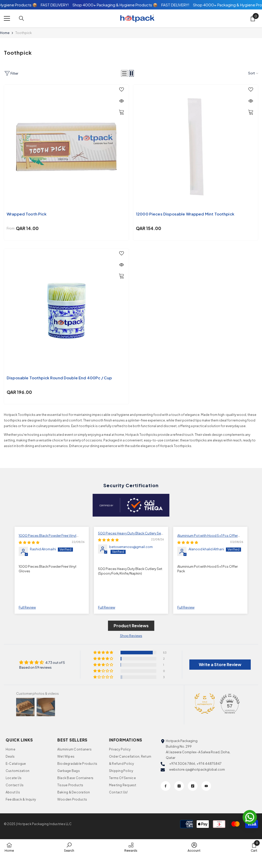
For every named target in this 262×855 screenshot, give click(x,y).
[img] (29, 542)
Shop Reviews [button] (131, 636)
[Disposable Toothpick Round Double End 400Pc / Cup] (66, 310)
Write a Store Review (220, 664)
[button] (124, 73)
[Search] (21, 18)
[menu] (7, 18)
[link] (69, 847)
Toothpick (23, 33)
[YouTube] (206, 786)
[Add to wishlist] (121, 89)
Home (4, 33)
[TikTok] (193, 786)
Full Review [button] (27, 607)
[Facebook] (165, 786)
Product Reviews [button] (131, 625)
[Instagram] (179, 786)
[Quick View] (121, 101)
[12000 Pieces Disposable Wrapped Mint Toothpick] (195, 147)
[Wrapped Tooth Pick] (66, 147)
